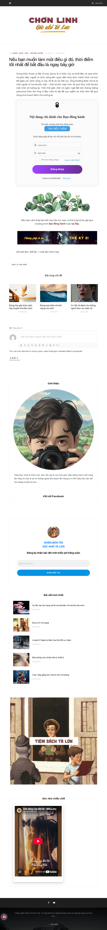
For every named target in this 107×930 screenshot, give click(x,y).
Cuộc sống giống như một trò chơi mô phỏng (50, 675)
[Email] (8, 89)
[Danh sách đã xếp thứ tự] (36, 345)
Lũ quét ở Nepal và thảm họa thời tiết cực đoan (51, 640)
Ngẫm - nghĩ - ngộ (20, 53)
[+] (57, 345)
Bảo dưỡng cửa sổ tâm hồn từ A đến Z (48, 657)
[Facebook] (8, 82)
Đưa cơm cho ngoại (40, 623)
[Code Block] (47, 345)
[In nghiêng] (25, 345)
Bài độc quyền (37, 53)
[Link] (50, 345)
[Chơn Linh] (53, 25)
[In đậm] (21, 345)
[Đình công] (32, 345)
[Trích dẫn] (43, 345)
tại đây (75, 223)
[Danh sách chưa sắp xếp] (39, 345)
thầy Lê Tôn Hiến (19, 265)
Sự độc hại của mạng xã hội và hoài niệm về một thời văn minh (58, 605)
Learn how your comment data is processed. (63, 351)
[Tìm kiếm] (93, 3)
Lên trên (54, 924)
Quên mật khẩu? (72, 160)
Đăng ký (67, 178)
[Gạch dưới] (28, 345)
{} (54, 345)
